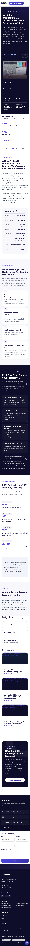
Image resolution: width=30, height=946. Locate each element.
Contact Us (18, 926)
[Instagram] (3, 830)
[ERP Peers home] (4, 3)
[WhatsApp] (2, 896)
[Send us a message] (27, 943)
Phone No (18, 842)
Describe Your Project (6, 849)
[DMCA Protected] (6, 940)
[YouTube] (9, 896)
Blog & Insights (5, 915)
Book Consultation (16, 3)
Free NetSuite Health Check (6, 917)
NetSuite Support (20, 905)
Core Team (4, 928)
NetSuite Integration (6, 907)
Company (18, 836)
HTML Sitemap (19, 917)
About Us (3, 926)
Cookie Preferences (11, 943)
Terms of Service (20, 930)
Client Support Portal (21, 928)
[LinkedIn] (1, 830)
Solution (18, 148)
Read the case (6, 48)
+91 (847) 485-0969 (15, 811)
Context (5, 148)
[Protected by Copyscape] (18, 940)
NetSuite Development (6, 905)
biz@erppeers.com (16, 817)
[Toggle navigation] (27, 3)
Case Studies (19, 915)
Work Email (3, 842)
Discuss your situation (15, 780)
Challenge (11, 148)
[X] (5, 830)
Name (2, 836)
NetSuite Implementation (22, 903)
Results (24, 148)
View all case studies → (22, 650)
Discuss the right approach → (21, 617)
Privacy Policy (4, 930)
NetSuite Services (5, 903)
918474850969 (17, 822)
